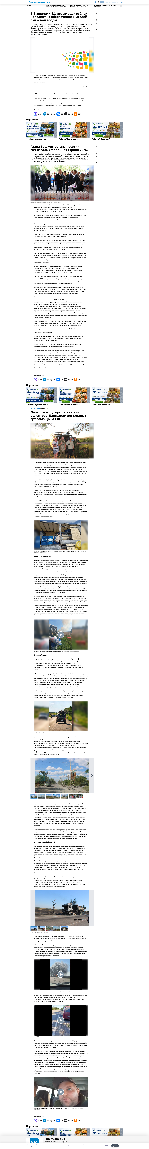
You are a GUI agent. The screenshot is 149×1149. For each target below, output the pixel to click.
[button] (92, 775)
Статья (28, 6)
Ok (109, 2)
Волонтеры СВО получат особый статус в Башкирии (105, 6)
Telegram (114, 2)
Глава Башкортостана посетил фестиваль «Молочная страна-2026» (56, 6)
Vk (102, 2)
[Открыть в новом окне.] (38, 114)
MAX (118, 2)
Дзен (106, 2)
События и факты (35, 10)
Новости (32, 143)
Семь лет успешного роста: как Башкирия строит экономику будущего (79, 6)
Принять (115, 1146)
